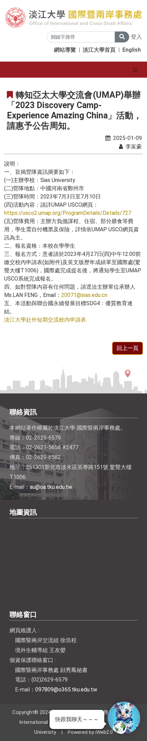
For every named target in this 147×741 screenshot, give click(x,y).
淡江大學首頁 (99, 50)
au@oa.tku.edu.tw (51, 487)
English (131, 50)
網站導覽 (65, 50)
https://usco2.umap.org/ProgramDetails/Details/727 (67, 213)
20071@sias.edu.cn (84, 295)
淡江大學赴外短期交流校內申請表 (45, 319)
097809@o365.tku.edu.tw (66, 689)
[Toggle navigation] (135, 69)
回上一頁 (127, 348)
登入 (136, 37)
